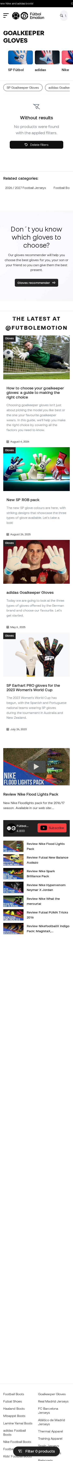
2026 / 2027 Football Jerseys (25, 187)
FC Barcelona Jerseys (48, 1410)
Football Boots (13, 1394)
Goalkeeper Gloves (52, 1394)
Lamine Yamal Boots (17, 1423)
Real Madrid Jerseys (53, 1401)
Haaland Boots (14, 1408)
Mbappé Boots (14, 1416)
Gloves (9, 338)
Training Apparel (50, 1438)
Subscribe (56, 827)
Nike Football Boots (17, 1441)
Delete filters (38, 144)
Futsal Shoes (12, 1401)
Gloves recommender (34, 282)
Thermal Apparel (50, 1431)
